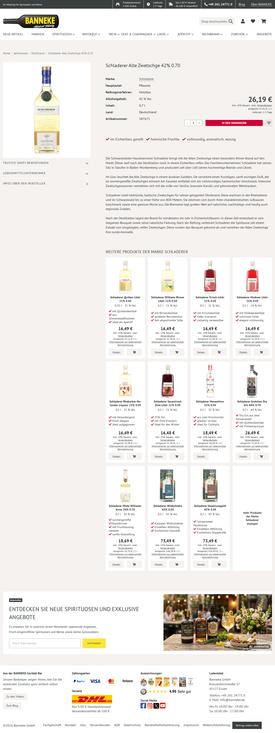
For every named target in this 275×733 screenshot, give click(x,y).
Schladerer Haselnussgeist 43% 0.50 (210, 507)
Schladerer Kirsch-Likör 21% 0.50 (210, 299)
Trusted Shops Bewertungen (26, 163)
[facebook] (143, 707)
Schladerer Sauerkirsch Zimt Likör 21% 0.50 (168, 403)
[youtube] (162, 707)
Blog (242, 4)
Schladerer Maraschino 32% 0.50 (210, 403)
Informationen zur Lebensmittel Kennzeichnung (125, 343)
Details (116, 352)
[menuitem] (12, 34)
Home (6, 53)
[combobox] (217, 21)
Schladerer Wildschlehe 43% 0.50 (167, 507)
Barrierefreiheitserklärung (162, 725)
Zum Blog (12, 705)
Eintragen (94, 643)
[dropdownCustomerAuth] (243, 21)
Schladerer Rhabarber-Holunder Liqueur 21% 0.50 (125, 403)
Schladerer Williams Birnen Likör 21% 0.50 (167, 299)
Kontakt (70, 725)
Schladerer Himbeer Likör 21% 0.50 (252, 299)
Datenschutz (132, 725)
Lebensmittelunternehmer (24, 173)
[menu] (137, 34)
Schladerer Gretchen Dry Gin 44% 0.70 (252, 403)
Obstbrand (37, 53)
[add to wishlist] (253, 21)
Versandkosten (264, 105)
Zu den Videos (15, 696)
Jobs (83, 725)
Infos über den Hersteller (24, 183)
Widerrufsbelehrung (216, 725)
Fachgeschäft (52, 725)
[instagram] (150, 707)
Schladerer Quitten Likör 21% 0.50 (125, 299)
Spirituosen (21, 53)
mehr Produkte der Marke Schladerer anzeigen (252, 518)
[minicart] (263, 21)
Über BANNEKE (261, 4)
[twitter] (156, 707)
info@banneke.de (232, 700)
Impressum (191, 725)
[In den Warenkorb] (134, 352)
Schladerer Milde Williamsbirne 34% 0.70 (125, 507)
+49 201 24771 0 (233, 695)
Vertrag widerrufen (247, 725)
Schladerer (146, 79)
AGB (117, 725)
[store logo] (31, 21)
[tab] (47, 163)
